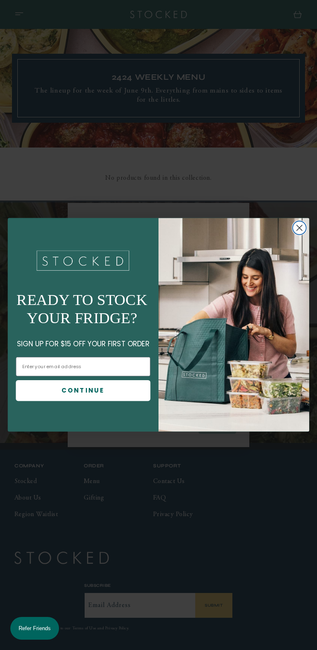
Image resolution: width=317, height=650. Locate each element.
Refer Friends (35, 628)
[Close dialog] (299, 228)
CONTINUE (83, 390)
